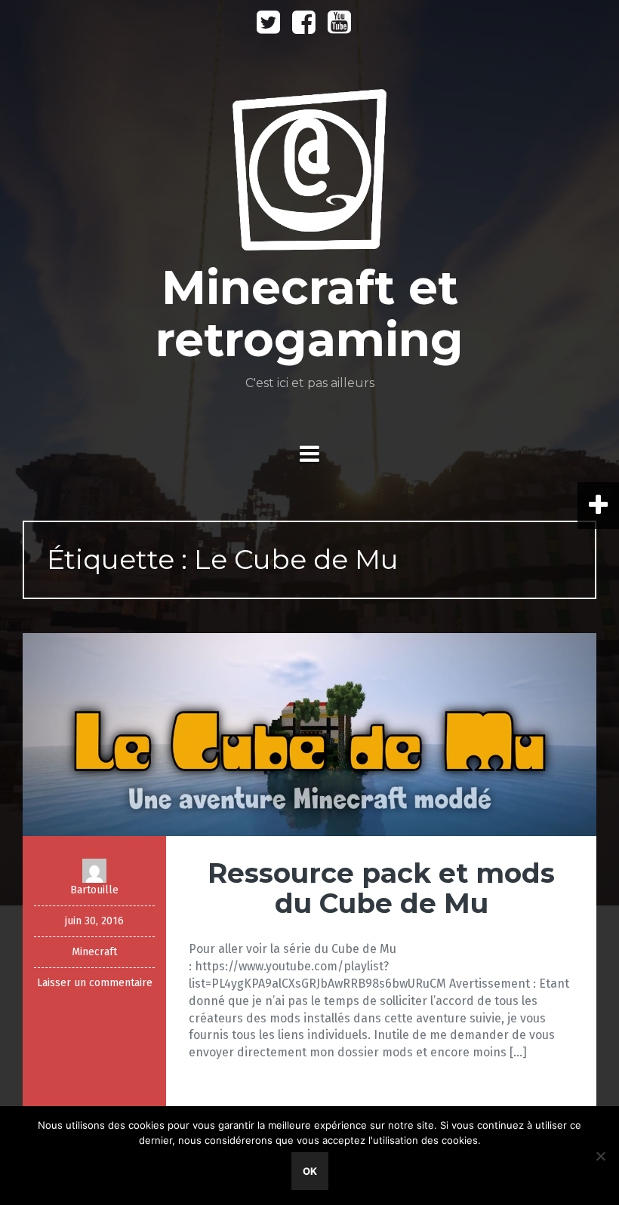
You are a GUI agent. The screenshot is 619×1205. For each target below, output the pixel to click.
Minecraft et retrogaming (309, 313)
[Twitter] (268, 27)
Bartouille (94, 890)
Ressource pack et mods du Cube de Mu (381, 888)
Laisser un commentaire (94, 982)
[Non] (600, 1156)
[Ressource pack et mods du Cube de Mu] (309, 734)
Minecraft (94, 951)
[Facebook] (304, 27)
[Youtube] (339, 27)
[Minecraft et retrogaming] (310, 175)
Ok (310, 1171)
